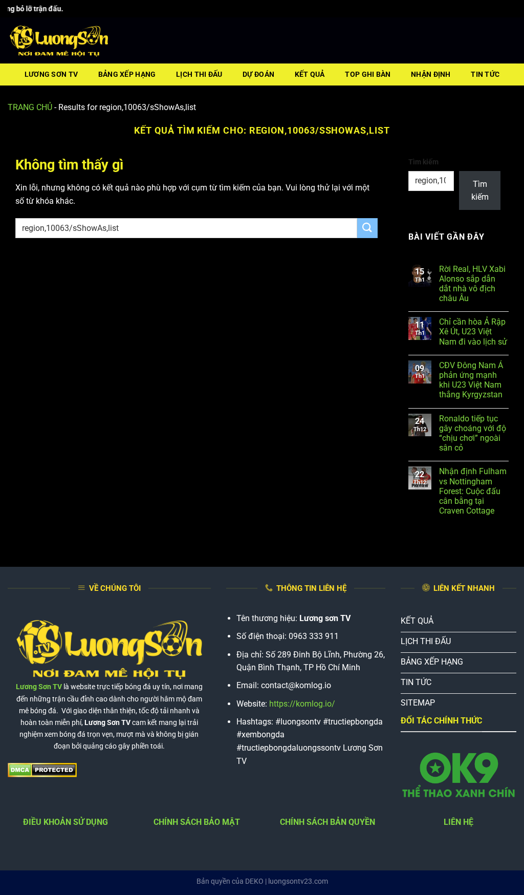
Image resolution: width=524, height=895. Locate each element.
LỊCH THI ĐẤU (199, 74)
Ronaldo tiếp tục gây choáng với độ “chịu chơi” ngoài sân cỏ (472, 433)
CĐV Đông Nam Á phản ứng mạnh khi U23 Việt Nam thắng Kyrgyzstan (471, 380)
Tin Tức (485, 74)
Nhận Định (431, 74)
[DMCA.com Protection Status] (42, 770)
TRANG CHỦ (30, 107)
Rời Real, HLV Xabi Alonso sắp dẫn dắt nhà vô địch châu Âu (472, 284)
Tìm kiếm (423, 162)
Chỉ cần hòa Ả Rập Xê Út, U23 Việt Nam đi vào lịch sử (473, 331)
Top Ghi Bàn (367, 74)
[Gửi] (367, 228)
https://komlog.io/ (302, 704)
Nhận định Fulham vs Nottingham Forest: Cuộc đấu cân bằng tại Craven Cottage (473, 491)
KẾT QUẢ (310, 74)
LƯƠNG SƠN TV (51, 74)
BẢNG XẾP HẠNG (127, 74)
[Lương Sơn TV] (59, 41)
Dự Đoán (258, 74)
